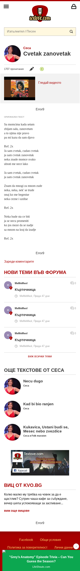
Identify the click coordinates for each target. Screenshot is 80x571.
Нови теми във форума (35, 272)
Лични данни (63, 547)
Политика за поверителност (27, 547)
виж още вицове (17, 510)
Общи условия (50, 539)
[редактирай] (32, 69)
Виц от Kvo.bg (23, 485)
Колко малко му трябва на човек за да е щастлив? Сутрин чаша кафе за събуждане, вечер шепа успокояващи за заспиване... (35, 499)
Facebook (26, 539)
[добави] (42, 69)
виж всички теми (40, 356)
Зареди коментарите (19, 261)
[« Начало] (40, 13)
